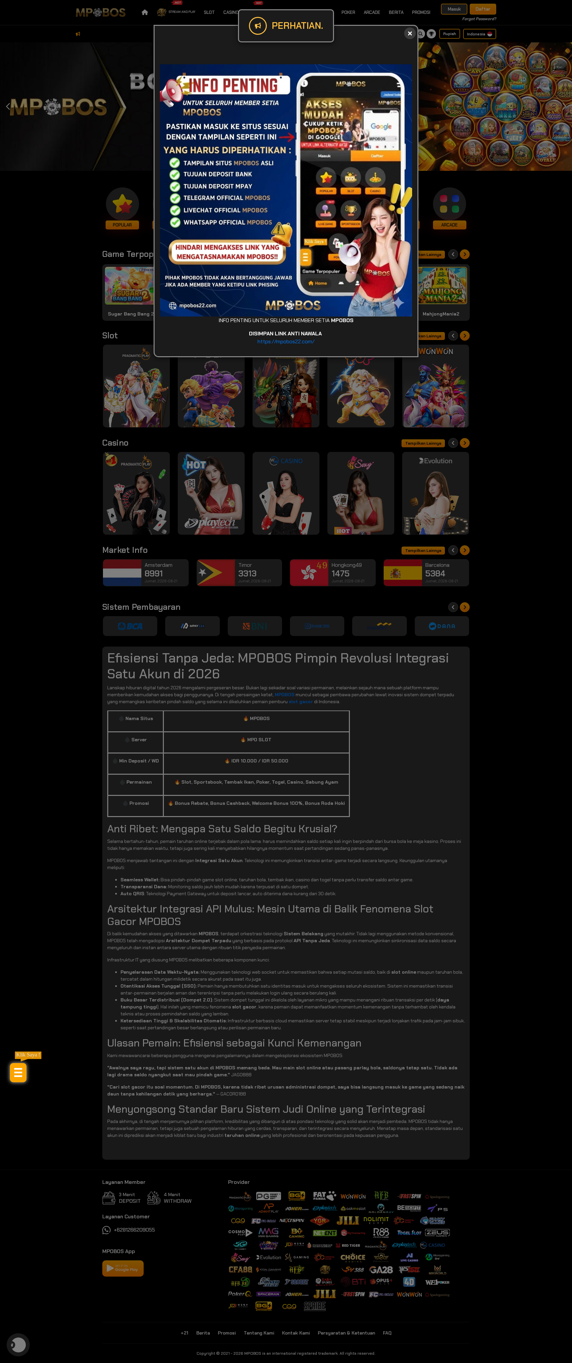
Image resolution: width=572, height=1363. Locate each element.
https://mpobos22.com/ (286, 341)
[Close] (410, 33)
